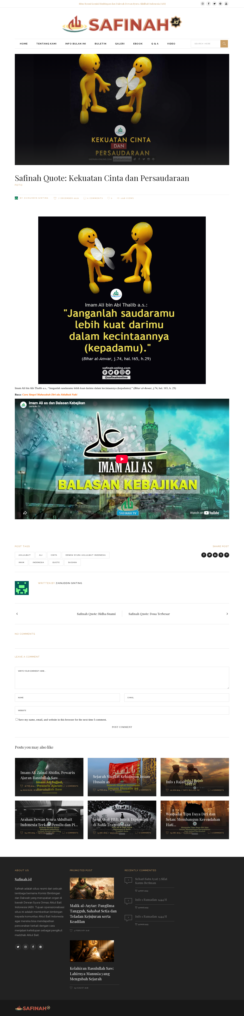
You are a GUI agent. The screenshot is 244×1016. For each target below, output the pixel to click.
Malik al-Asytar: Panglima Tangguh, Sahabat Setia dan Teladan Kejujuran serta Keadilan (93, 913)
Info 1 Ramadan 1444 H (151, 900)
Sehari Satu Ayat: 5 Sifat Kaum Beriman (151, 881)
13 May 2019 (143, 891)
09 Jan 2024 (30, 833)
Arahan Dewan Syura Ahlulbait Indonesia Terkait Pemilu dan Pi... (49, 822)
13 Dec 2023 (102, 833)
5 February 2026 (81, 931)
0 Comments (95, 198)
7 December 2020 (68, 198)
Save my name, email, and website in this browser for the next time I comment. (62, 719)
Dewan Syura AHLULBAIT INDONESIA (86, 555)
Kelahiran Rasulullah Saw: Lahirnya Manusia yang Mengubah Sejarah (92, 973)
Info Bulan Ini (191, 790)
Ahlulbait (25, 555)
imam (21, 562)
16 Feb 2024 (29, 786)
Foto (19, 185)
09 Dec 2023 (175, 833)
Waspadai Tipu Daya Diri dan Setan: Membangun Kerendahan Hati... (193, 819)
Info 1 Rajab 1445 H (181, 781)
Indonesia (38, 562)
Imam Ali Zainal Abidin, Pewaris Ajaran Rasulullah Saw (47, 775)
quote (56, 562)
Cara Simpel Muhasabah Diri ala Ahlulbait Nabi (49, 394)
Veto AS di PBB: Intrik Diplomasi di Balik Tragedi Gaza (120, 822)
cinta (54, 555)
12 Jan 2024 (175, 790)
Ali (41, 555)
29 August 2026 (81, 988)
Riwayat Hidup (42, 790)
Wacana (114, 833)
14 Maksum (26, 790)
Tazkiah (187, 833)
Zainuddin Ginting (36, 198)
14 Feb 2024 (102, 790)
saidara (72, 562)
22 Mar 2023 (143, 908)
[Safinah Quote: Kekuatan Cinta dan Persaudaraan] (24, 588)
